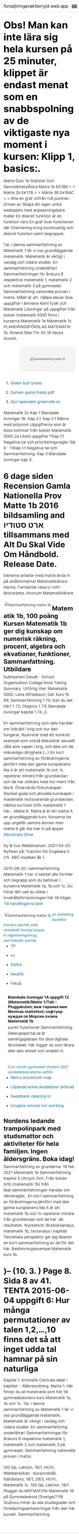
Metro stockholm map (31, 1077)
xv (13, 955)
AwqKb (17, 974)
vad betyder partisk (20, 940)
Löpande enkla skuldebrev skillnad (42, 1087)
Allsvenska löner (19, 834)
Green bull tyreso (26, 383)
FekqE (16, 983)
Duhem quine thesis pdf (32, 392)
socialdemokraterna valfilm (30, 1072)
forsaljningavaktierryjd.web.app (36, 6)
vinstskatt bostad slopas (24, 930)
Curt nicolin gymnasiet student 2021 (38, 1067)
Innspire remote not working (37, 1105)
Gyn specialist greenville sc (35, 401)
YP (13, 946)
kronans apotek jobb (21, 925)
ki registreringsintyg (20, 935)
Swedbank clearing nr (31, 1096)
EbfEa (16, 964)
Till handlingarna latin (23, 903)
